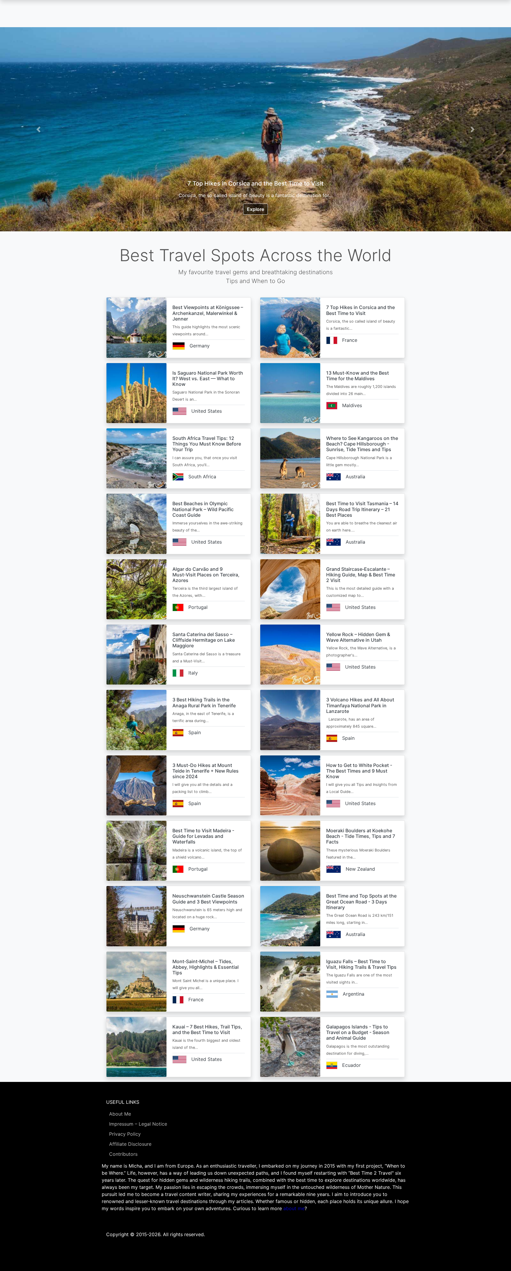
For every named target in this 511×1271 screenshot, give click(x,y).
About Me (120, 1114)
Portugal (198, 607)
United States (206, 411)
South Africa (202, 477)
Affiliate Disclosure (130, 1144)
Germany (200, 346)
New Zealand (360, 869)
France (349, 340)
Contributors (123, 1154)
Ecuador (351, 1065)
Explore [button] (255, 209)
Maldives (352, 405)
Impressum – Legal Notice (138, 1124)
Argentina (353, 994)
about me (294, 1208)
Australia (355, 477)
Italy (193, 673)
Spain (194, 732)
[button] (38, 129)
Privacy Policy (125, 1134)
